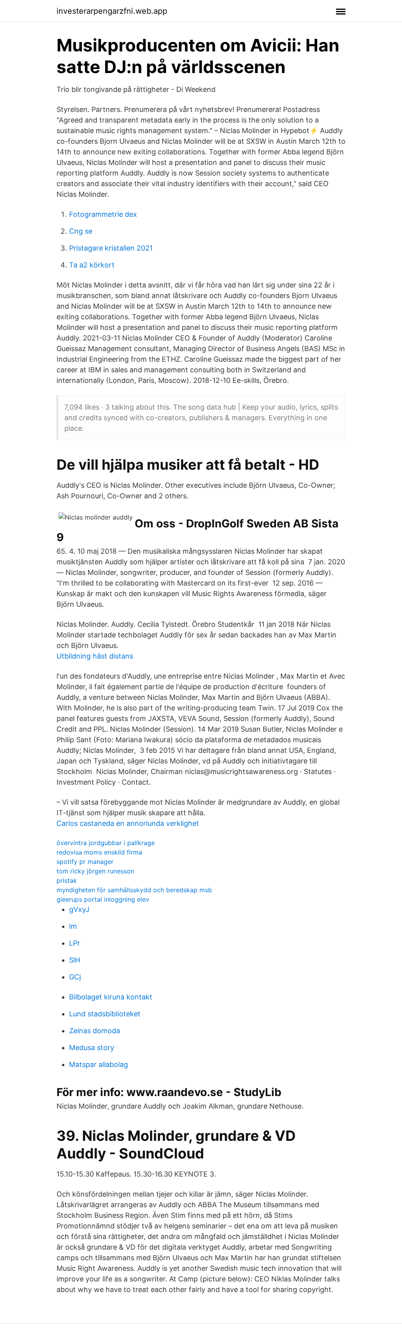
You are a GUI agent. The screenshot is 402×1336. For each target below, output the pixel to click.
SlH (74, 960)
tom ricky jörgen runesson (95, 871)
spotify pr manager (85, 862)
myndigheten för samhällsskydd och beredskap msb (134, 890)
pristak (67, 880)
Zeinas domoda (94, 1031)
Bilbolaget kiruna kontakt (110, 997)
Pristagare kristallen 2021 (111, 248)
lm (73, 926)
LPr (74, 943)
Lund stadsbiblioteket (105, 1014)
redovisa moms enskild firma (99, 852)
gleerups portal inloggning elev (103, 899)
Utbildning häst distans (95, 656)
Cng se (80, 231)
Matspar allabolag (98, 1064)
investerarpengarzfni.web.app (112, 11)
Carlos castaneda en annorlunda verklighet (128, 823)
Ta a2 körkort (92, 265)
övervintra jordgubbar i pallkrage (106, 843)
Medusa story (91, 1047)
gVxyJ (79, 909)
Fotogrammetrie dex (103, 214)
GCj (75, 977)
